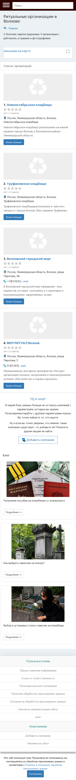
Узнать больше (14, 142)
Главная (13, 28)
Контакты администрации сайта (38, 709)
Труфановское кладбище (26, 184)
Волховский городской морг (29, 259)
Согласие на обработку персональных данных (38, 701)
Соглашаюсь (35, 773)
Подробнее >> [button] (14, 512)
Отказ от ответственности (38, 678)
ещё (25, 281)
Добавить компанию (40, 440)
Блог (38, 717)
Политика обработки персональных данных (38, 693)
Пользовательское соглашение (38, 686)
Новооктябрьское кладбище (29, 105)
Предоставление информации (38, 670)
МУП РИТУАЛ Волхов (23, 343)
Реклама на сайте (38, 743)
